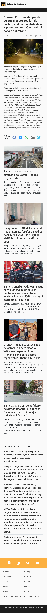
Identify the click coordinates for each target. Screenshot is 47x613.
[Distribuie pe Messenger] (20, 137)
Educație (4, 587)
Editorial (27, 587)
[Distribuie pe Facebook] (14, 137)
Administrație (6, 577)
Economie (28, 577)
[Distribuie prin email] (33, 137)
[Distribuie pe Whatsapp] (26, 137)
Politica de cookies (31, 596)
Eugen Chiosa (38, 36)
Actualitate (5, 572)
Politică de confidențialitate (11, 596)
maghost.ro (24, 610)
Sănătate (4, 582)
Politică (27, 572)
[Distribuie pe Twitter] (39, 137)
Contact (27, 591)
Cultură (27, 582)
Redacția (4, 591)
